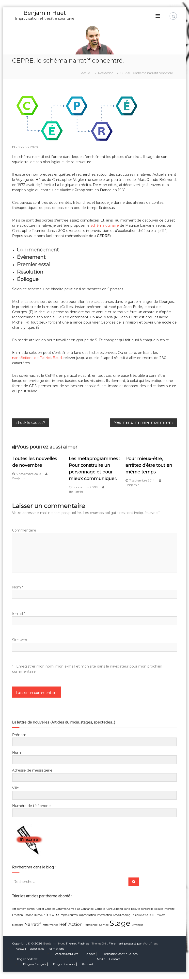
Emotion (17, 915)
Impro (52, 914)
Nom (17, 587)
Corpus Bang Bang (118, 908)
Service (104, 925)
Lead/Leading (121, 915)
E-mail (18, 613)
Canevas (61, 908)
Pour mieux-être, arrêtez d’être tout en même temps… (149, 465)
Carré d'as (73, 908)
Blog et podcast (27, 959)
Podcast (87, 964)
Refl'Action (105, 73)
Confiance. (87, 908)
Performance (50, 925)
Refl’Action (71, 924)
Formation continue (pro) (120, 954)
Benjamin (19, 478)
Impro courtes (69, 915)
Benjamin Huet (44, 13)
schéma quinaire (105, 225)
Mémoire (17, 925)
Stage (120, 923)
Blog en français (34, 964)
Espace (28, 915)
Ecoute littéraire (164, 908)
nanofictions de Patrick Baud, (37, 358)
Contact (115, 959)
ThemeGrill (99, 943)
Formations (56, 948)
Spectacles (37, 948)
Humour (39, 915)
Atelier (40, 908)
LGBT (152, 915)
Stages (90, 954)
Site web (19, 640)
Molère (161, 915)
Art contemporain (23, 908)
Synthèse (137, 925)
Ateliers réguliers (66, 954)
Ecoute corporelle (142, 908)
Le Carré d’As (139, 915)
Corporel (100, 908)
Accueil (21, 948)
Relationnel (91, 925)
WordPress (150, 943)
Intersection (104, 915)
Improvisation (87, 915)
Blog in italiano (64, 964)
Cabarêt (50, 908)
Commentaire (24, 530)
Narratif (32, 924)
